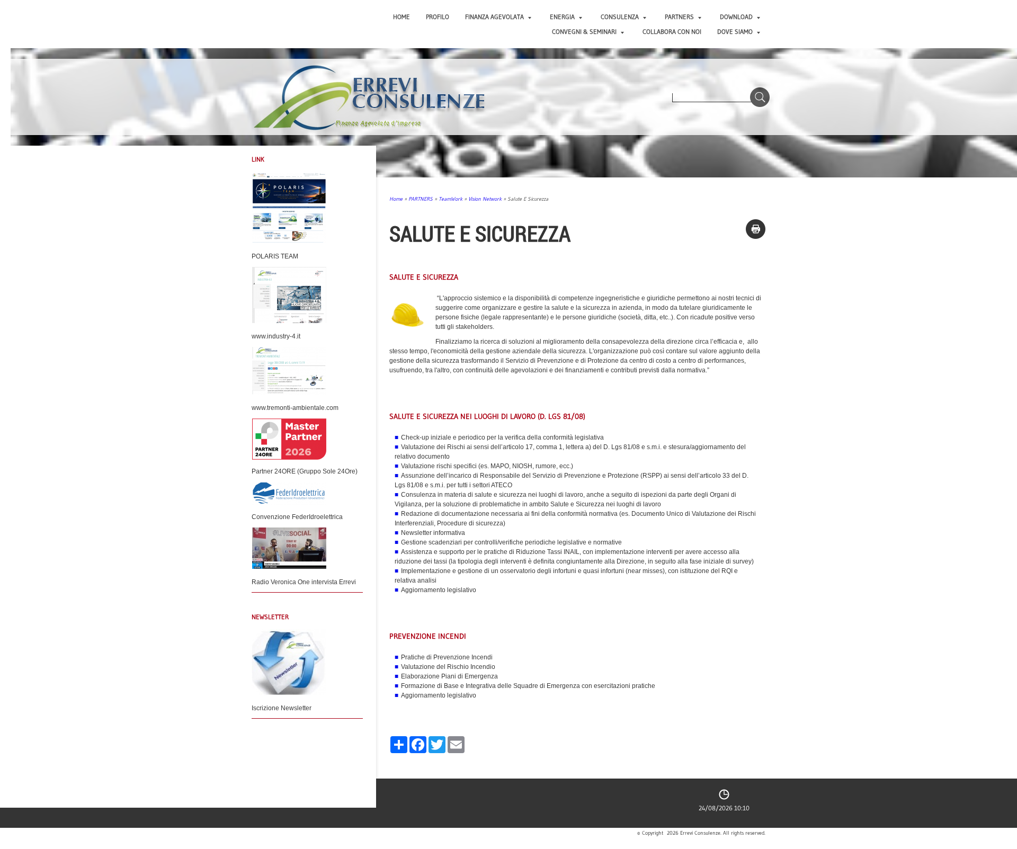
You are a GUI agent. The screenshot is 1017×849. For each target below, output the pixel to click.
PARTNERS (679, 17)
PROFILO (437, 17)
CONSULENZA (620, 17)
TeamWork (450, 198)
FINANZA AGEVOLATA (494, 17)
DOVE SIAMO (735, 31)
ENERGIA (562, 17)
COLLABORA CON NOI (672, 31)
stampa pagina (755, 229)
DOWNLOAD (736, 17)
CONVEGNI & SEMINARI (584, 31)
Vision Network (485, 198)
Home (401, 17)
